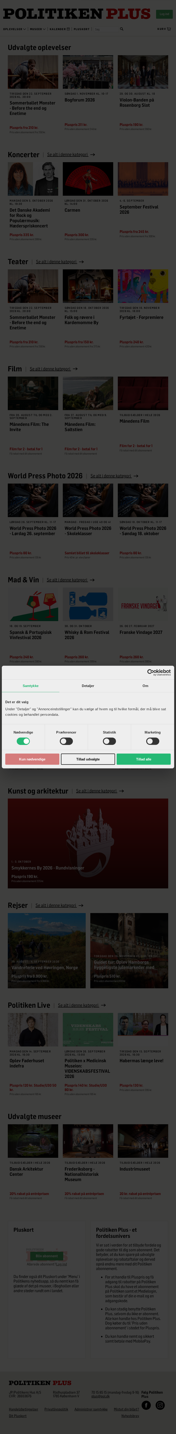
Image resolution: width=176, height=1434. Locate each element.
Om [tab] (145, 685)
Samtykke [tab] (30, 685)
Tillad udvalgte (88, 759)
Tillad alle (143, 759)
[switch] (66, 741)
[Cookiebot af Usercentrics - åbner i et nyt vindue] (151, 672)
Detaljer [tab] (88, 685)
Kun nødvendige (32, 759)
